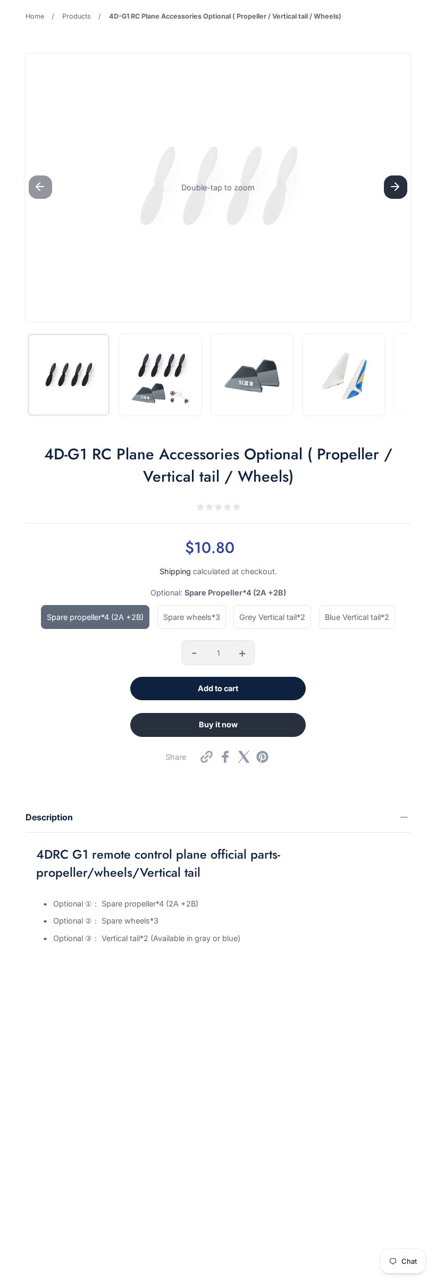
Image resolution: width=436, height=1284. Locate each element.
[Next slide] (395, 187)
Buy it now (218, 724)
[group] (68, 374)
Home (35, 16)
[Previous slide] (40, 187)
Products (76, 16)
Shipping (175, 571)
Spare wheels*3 (191, 617)
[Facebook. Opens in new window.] (225, 756)
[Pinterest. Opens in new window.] (262, 756)
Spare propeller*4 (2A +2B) (95, 617)
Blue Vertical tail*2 (357, 617)
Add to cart (218, 688)
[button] (218, 187)
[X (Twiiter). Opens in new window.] (243, 756)
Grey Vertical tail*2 (272, 617)
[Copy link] (206, 756)
